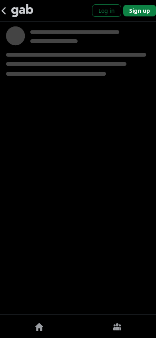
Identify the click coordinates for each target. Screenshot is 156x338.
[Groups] (117, 326)
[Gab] (22, 10)
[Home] (39, 326)
